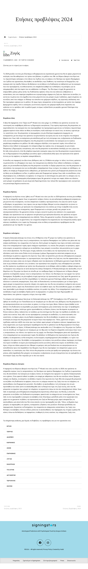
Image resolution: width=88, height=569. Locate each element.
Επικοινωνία (71, 560)
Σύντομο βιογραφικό (50, 560)
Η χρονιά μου (12, 37)
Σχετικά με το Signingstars (31, 560)
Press (62, 560)
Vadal (62, 549)
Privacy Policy (47, 549)
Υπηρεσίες (16, 560)
